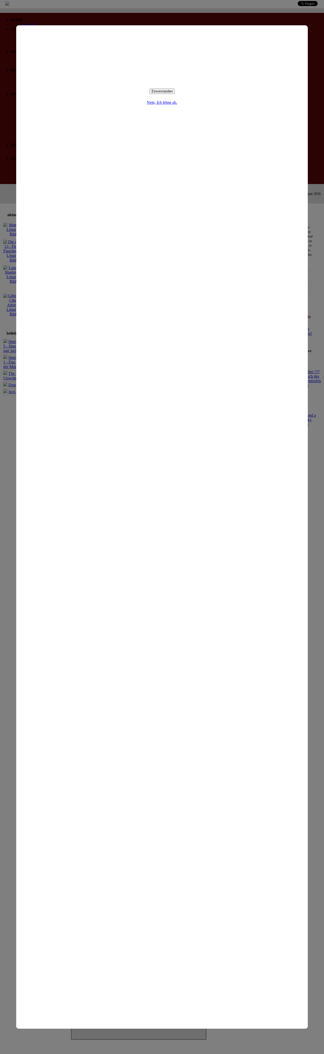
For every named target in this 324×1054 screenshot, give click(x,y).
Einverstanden (162, 91)
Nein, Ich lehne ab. (162, 102)
